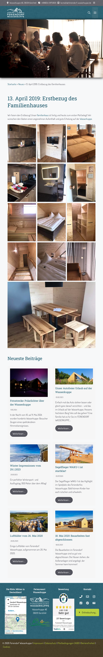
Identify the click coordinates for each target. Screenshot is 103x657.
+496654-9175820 (48, 3)
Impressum (38, 643)
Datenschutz (50, 643)
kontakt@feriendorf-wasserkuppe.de (76, 3)
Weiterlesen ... (19, 433)
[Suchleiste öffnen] (89, 12)
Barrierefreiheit (88, 643)
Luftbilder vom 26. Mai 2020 (26, 535)
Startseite (12, 84)
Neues (21, 84)
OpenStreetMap (17, 631)
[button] (18, 619)
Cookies (6, 646)
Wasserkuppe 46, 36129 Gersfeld (23, 3)
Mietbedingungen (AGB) (68, 643)
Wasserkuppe (86, 118)
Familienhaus (42, 115)
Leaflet (7, 631)
